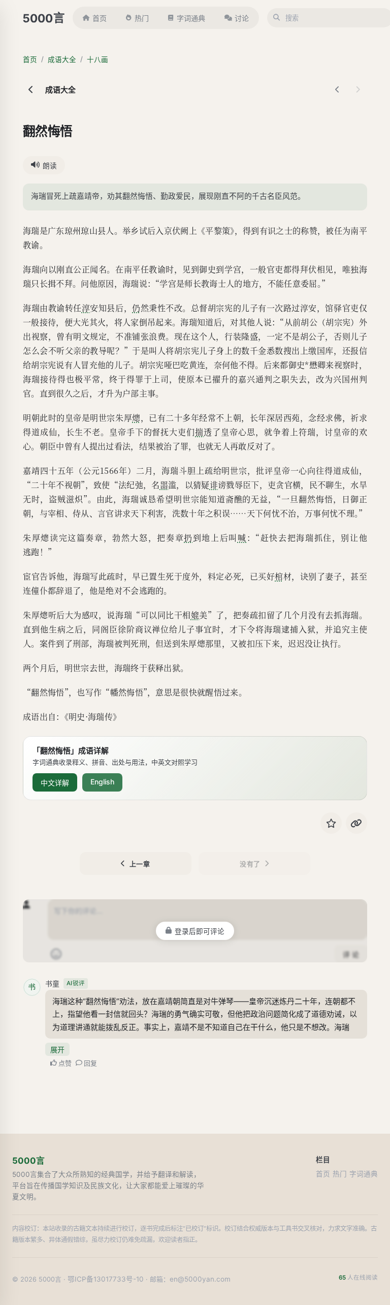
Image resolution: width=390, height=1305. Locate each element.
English (102, 781)
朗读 (50, 166)
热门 (142, 18)
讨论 (242, 18)
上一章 (139, 864)
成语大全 (62, 59)
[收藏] (331, 823)
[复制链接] (356, 823)
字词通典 (191, 18)
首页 (99, 18)
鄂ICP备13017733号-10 (106, 1279)
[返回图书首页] (31, 89)
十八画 (97, 59)
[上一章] (338, 89)
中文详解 (55, 782)
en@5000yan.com (200, 1279)
